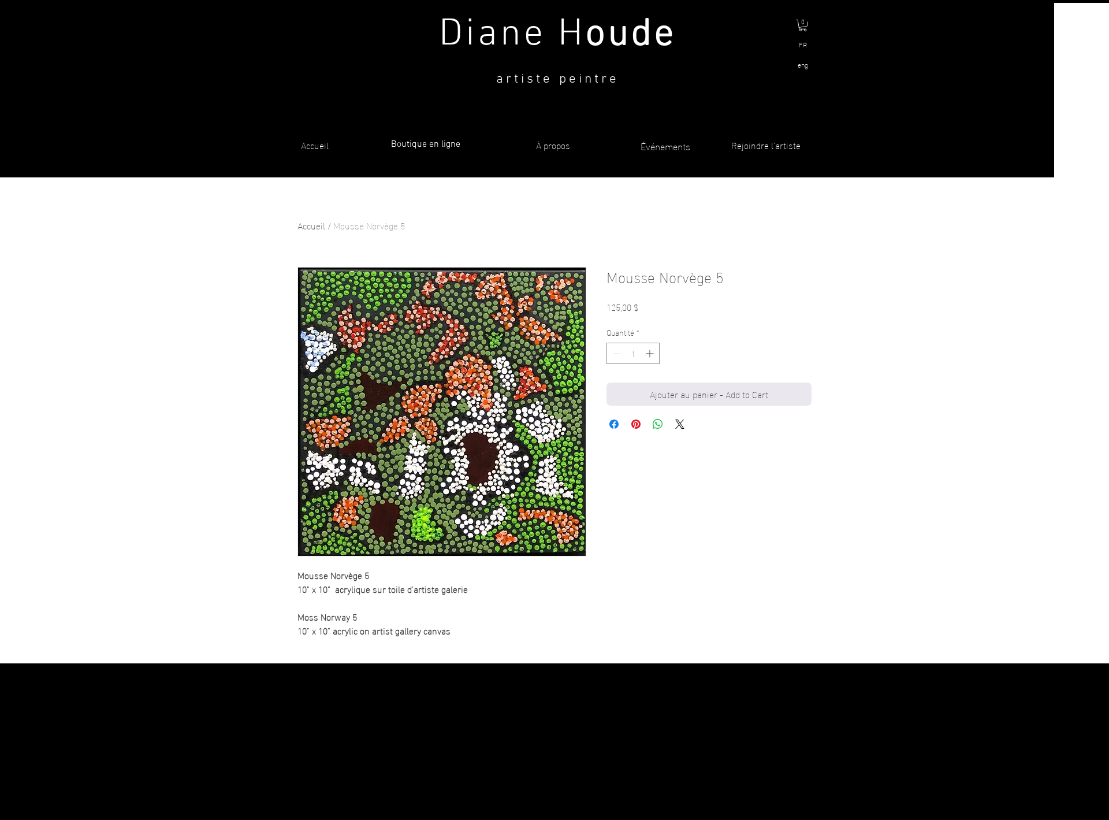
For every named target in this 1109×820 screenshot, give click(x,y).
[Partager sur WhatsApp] (658, 424)
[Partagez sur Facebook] (614, 424)
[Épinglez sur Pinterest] (636, 424)
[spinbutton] (633, 353)
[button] (803, 25)
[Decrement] (615, 353)
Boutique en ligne (425, 144)
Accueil (311, 225)
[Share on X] (680, 424)
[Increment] (650, 353)
